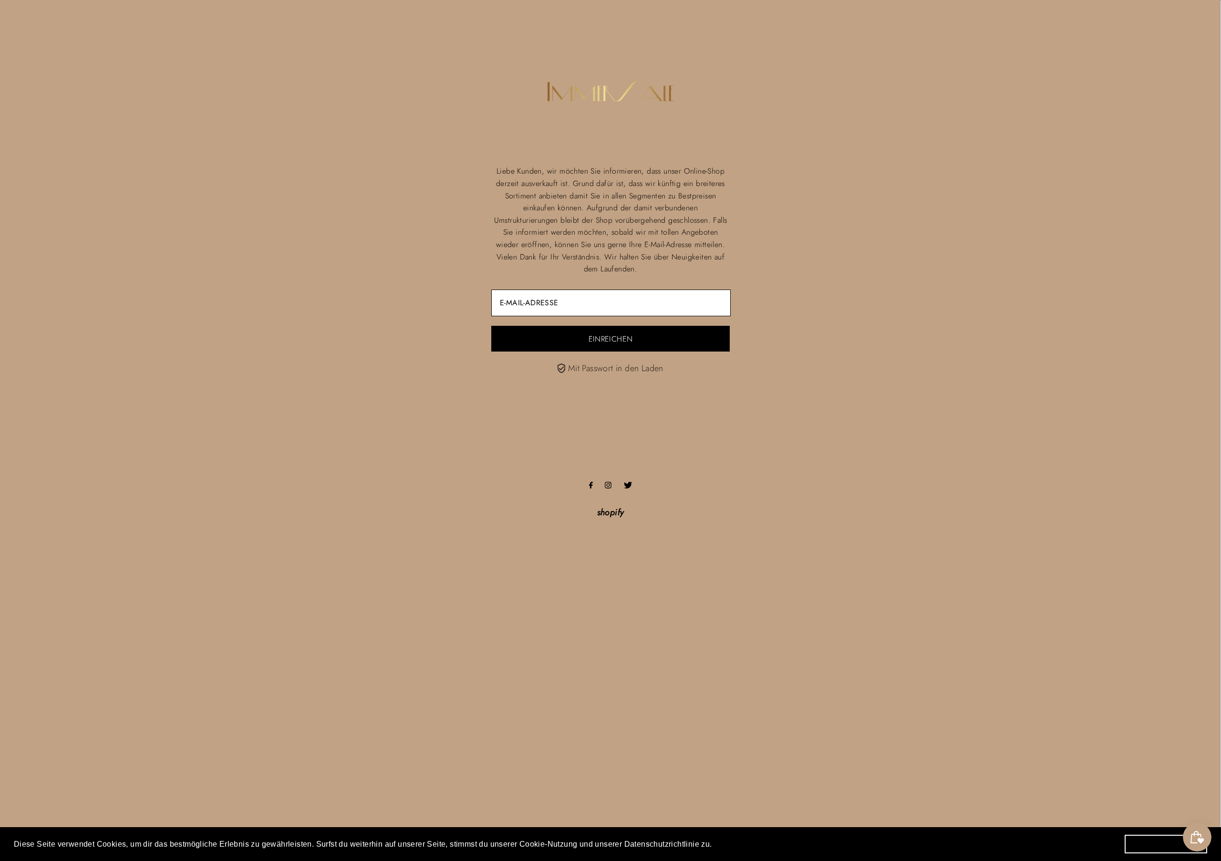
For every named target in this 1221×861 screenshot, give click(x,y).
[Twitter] (628, 485)
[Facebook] (591, 485)
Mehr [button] (726, 844)
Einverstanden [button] (1166, 844)
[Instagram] (608, 485)
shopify (610, 512)
